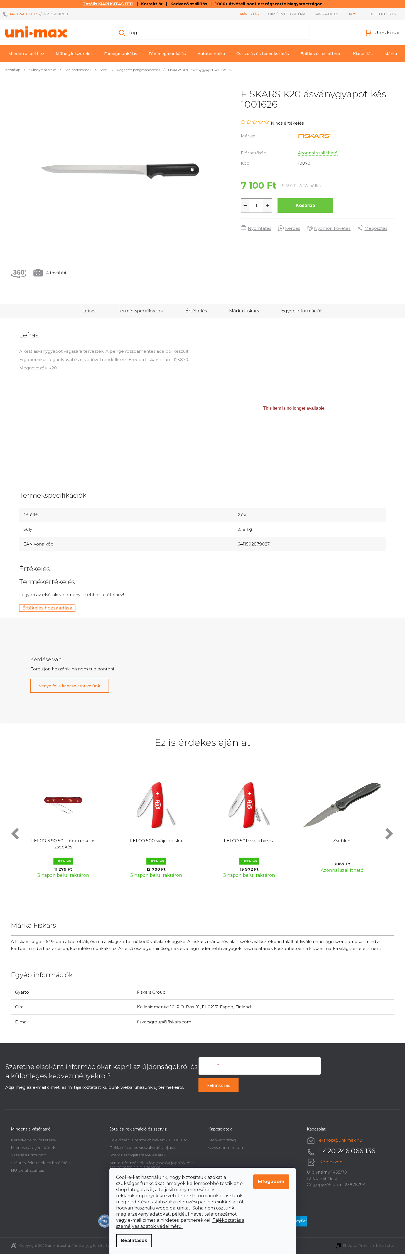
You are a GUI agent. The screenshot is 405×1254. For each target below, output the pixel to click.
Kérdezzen (330, 1161)
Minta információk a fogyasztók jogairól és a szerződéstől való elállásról (152, 1164)
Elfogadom (271, 1181)
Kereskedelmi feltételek (34, 1139)
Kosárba (305, 205)
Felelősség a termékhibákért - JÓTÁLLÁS (149, 1139)
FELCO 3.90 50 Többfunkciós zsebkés (63, 844)
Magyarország (222, 1139)
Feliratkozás (218, 1085)
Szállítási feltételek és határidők (40, 1162)
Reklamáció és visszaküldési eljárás (142, 1147)
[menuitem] (26, 53)
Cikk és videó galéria (286, 14)
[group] (63, 825)
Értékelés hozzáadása (47, 608)
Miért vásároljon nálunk (33, 1147)
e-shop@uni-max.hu (340, 1139)
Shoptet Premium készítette (368, 1245)
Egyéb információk (302, 311)
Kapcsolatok (327, 14)
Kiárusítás (249, 14)
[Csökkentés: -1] (245, 206)
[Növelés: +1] (267, 206)
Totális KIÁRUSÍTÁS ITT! (108, 3)
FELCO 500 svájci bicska (156, 840)
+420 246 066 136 (24, 14)
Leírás (88, 311)
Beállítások (134, 1240)
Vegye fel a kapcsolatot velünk (69, 685)
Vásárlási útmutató (28, 1154)
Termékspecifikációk (140, 311)
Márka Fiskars (244, 311)
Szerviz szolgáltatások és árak (137, 1154)
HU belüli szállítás (27, 1170)
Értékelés (196, 311)
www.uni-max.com (226, 1147)
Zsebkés (342, 840)
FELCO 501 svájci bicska (249, 840)
